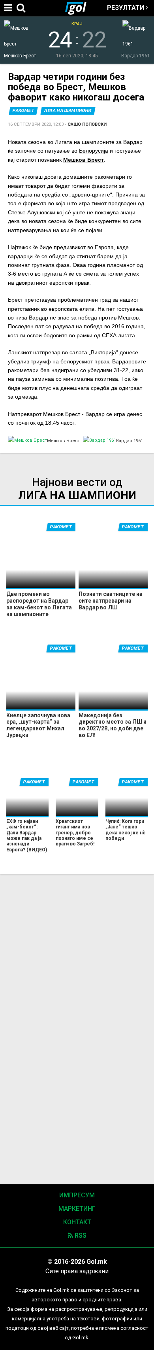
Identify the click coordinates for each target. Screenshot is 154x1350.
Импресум (77, 1195)
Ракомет (23, 110)
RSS (79, 1235)
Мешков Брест (83, 160)
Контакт (77, 1222)
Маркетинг (77, 1208)
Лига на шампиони (68, 110)
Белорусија (93, 150)
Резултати (126, 7)
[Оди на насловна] (79, 8)
